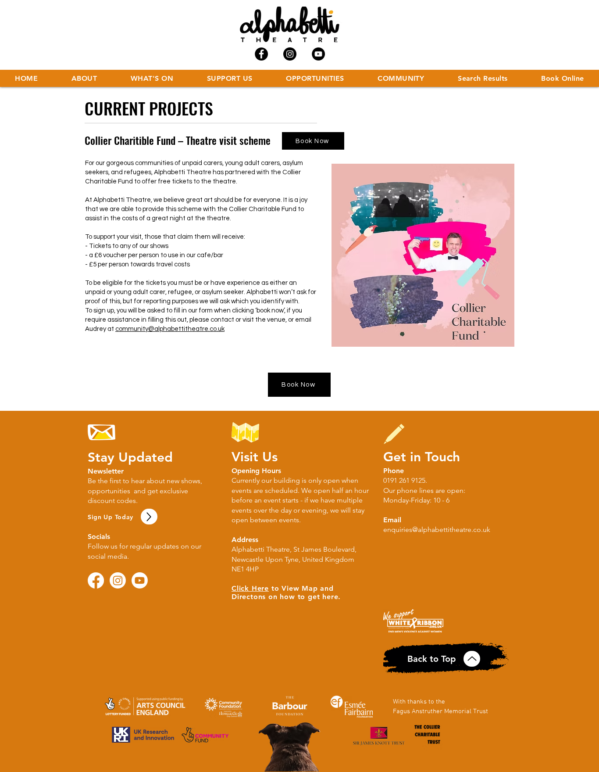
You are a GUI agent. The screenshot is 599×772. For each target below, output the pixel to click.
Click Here (250, 588)
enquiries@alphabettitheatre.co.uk (436, 529)
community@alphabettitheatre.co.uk (170, 329)
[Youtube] (140, 580)
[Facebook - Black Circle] (261, 54)
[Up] (149, 516)
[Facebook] (96, 580)
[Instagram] (118, 580)
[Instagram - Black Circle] (289, 54)
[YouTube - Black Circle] (318, 54)
